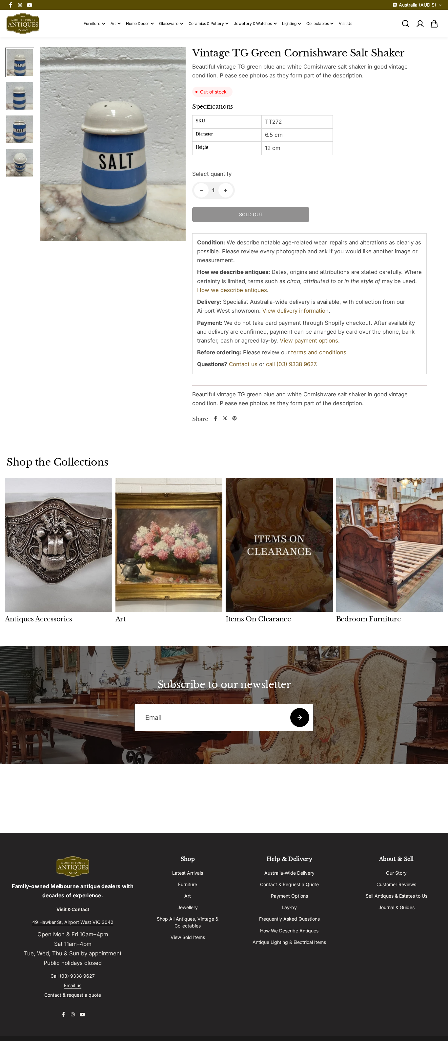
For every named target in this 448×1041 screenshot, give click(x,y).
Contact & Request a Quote (289, 884)
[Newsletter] (299, 717)
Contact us (243, 364)
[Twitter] (225, 418)
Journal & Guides (396, 907)
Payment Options (289, 896)
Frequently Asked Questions (289, 919)
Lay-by (289, 907)
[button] (434, 23)
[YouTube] (29, 5)
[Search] (405, 23)
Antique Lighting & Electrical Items (289, 942)
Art (113, 23)
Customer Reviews (396, 884)
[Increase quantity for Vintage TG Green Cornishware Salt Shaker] (225, 190)
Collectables (317, 23)
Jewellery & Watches (253, 23)
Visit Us (345, 23)
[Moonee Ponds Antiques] (23, 23)
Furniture (92, 23)
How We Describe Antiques (289, 930)
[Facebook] (10, 5)
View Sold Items (188, 937)
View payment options (309, 340)
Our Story (396, 873)
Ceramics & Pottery (206, 23)
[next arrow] (172, 145)
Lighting (289, 23)
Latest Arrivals (187, 873)
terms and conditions (318, 352)
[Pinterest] (234, 418)
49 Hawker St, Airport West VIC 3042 (72, 922)
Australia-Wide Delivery (289, 873)
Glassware (168, 23)
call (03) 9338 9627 (291, 364)
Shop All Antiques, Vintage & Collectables (187, 922)
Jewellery (187, 907)
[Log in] (420, 23)
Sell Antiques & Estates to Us (396, 896)
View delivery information (295, 310)
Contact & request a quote (72, 995)
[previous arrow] (53, 145)
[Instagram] (20, 5)
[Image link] (73, 866)
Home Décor (137, 23)
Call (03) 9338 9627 (73, 976)
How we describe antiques (232, 290)
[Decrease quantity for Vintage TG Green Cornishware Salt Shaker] (201, 190)
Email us (72, 985)
